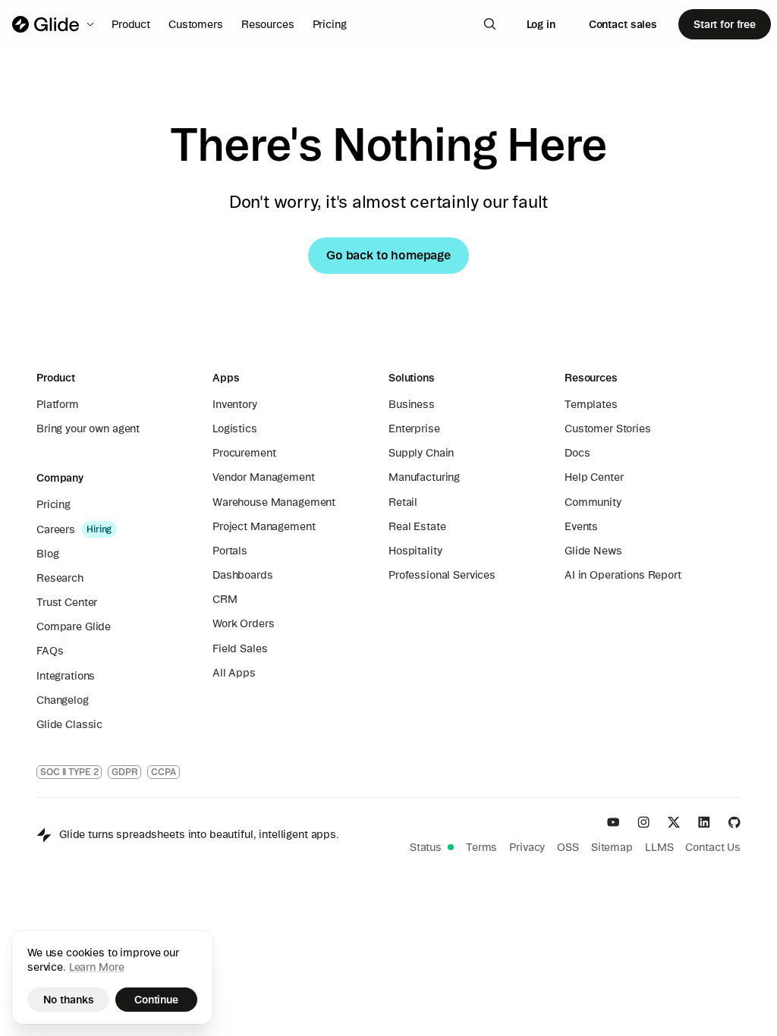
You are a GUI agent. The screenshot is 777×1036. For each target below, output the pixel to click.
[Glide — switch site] (54, 24)
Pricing (330, 24)
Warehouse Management (273, 502)
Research (59, 578)
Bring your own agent (88, 428)
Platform (57, 404)
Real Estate (416, 526)
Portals (229, 551)
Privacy (527, 847)
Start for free (725, 24)
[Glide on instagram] (643, 822)
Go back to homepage (388, 255)
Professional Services (441, 575)
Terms (481, 847)
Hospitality (415, 551)
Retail (402, 502)
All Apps (234, 673)
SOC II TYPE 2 (69, 772)
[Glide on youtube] (613, 822)
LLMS (659, 847)
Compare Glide (73, 626)
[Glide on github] (734, 822)
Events (581, 526)
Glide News (593, 551)
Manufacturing (424, 477)
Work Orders (243, 623)
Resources (267, 24)
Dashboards (242, 575)
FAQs (49, 651)
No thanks (68, 1000)
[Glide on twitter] (674, 822)
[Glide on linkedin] (704, 822)
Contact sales (623, 24)
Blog (47, 554)
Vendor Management (263, 477)
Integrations (65, 676)
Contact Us (713, 847)
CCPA (163, 772)
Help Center (594, 477)
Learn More (96, 967)
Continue (156, 1000)
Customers (195, 24)
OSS (568, 847)
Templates (591, 404)
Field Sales (239, 648)
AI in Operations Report (623, 575)
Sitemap (612, 847)
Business (411, 404)
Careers (55, 529)
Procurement (243, 453)
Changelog (62, 700)
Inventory (234, 404)
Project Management (263, 526)
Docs (577, 453)
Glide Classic (69, 724)
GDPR (124, 772)
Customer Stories (608, 428)
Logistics (234, 428)
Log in (541, 24)
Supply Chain (421, 453)
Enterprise (414, 428)
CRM (225, 599)
